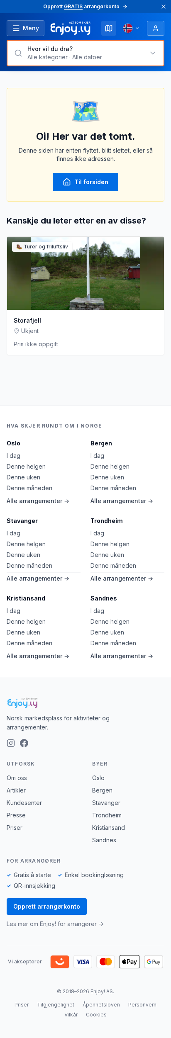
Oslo (13, 443)
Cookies (96, 1014)
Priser (14, 827)
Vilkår (71, 1014)
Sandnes (103, 598)
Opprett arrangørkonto (46, 906)
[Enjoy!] (85, 703)
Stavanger (22, 520)
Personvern (142, 1005)
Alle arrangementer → (38, 500)
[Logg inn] (155, 28)
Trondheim (106, 520)
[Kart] (108, 28)
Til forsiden (91, 181)
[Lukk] (163, 6)
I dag (13, 455)
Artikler (16, 790)
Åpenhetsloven (101, 1005)
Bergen (101, 443)
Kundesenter (24, 802)
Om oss (17, 777)
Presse (16, 815)
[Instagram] (11, 743)
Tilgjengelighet (55, 1005)
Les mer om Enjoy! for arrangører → (55, 923)
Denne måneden (29, 487)
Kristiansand (26, 598)
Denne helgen (26, 466)
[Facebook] (24, 743)
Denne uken (23, 477)
